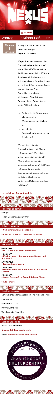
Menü (28, 32)
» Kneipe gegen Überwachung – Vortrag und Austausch (23, 257)
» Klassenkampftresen (12, 264)
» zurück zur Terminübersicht (17, 193)
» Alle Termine (8, 282)
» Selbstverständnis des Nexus (17, 230)
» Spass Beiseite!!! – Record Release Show (23, 277)
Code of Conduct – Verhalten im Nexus (22, 234)
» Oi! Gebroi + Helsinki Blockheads (19, 250)
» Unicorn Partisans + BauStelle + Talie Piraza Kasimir (24, 270)
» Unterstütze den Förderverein (22, 334)
